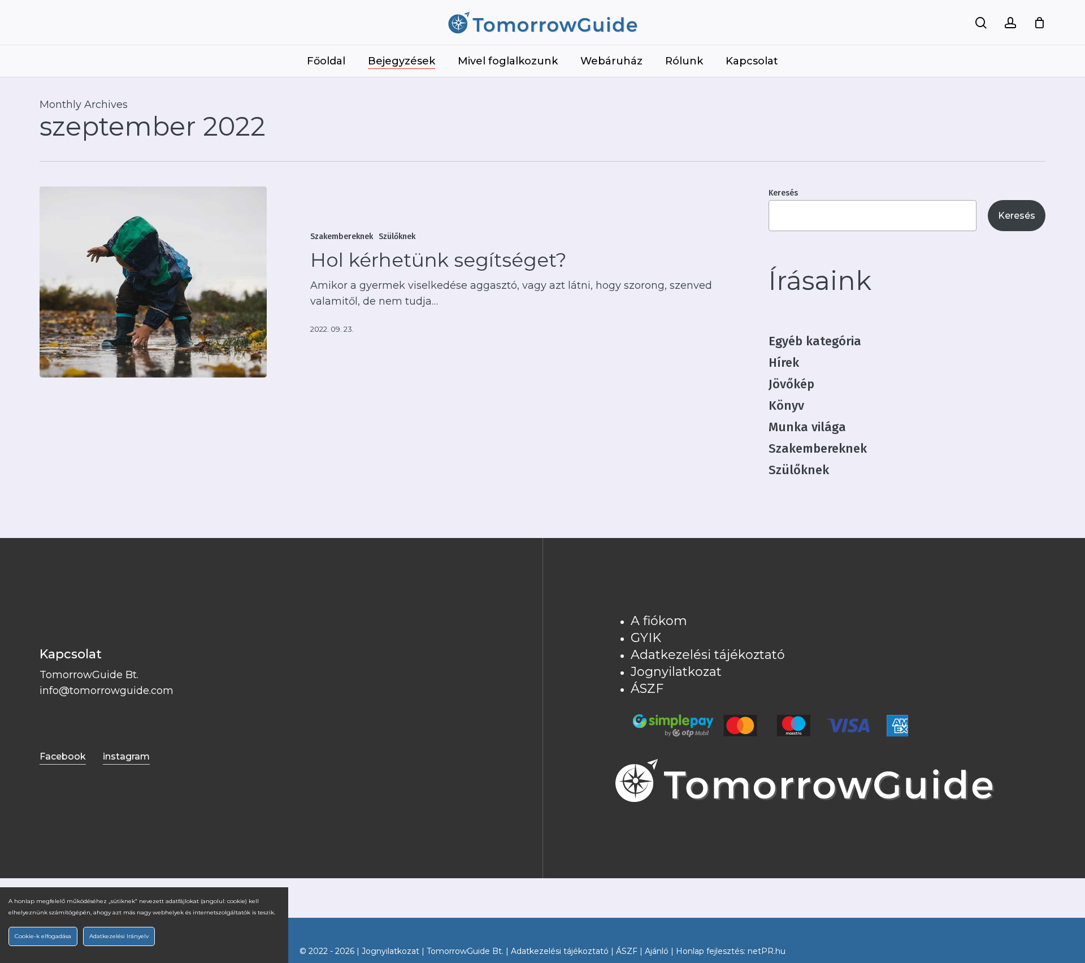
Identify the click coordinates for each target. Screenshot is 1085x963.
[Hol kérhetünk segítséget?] (153, 282)
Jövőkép (791, 384)
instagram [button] (126, 756)
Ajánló (657, 951)
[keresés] (981, 23)
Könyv (786, 405)
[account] (1010, 23)
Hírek (784, 362)
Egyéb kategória (815, 341)
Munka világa (807, 427)
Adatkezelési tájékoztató (708, 654)
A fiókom (659, 620)
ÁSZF (647, 688)
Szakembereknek (341, 236)
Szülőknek (397, 236)
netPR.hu (766, 951)
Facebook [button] (63, 756)
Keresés (783, 193)
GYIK (646, 637)
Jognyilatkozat (676, 671)
